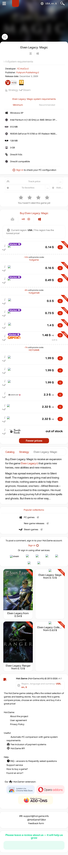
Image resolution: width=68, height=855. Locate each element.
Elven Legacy (28, 463)
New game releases (34, 523)
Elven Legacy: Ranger (18, 665)
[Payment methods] (12, 219)
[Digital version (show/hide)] (23, 219)
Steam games (31, 529)
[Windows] (39, 219)
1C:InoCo (22, 68)
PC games (29, 517)
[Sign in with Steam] (14, 556)
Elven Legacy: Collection (51, 627)
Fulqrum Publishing (26, 72)
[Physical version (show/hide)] (29, 219)
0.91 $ (54, 340)
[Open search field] (62, 4)
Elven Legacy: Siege (50, 575)
